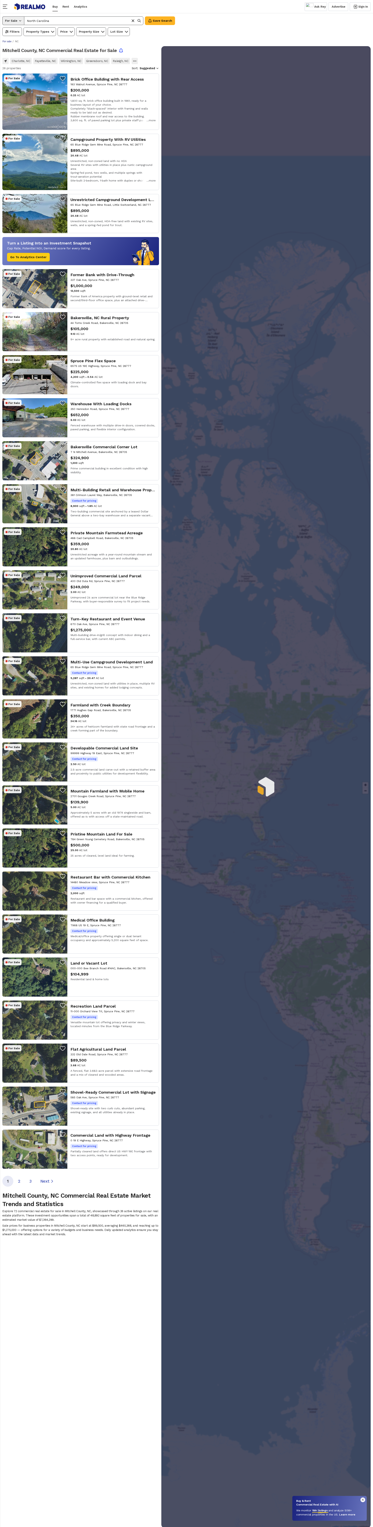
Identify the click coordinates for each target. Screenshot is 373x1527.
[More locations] (135, 61)
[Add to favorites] (63, 78)
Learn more (347, 1514)
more (152, 120)
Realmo (30, 6)
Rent (65, 6)
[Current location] (5, 61)
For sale (6, 41)
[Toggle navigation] (6, 7)
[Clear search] (133, 21)
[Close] (362, 1499)
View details (80, 102)
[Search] (139, 21)
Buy (55, 6)
